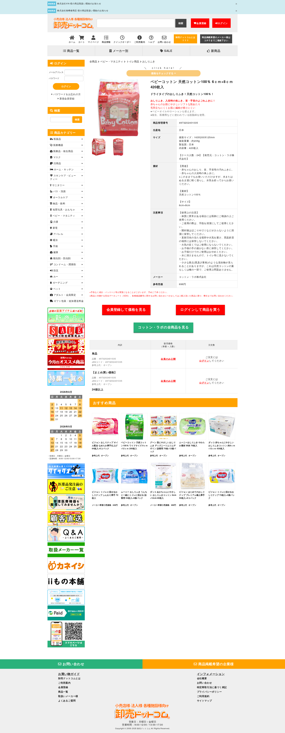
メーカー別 (120, 51)
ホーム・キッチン (63, 169)
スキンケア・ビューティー (63, 177)
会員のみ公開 (168, 359)
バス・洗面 (59, 191)
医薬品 (57, 139)
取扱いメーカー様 (68, 696)
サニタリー (58, 185)
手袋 (55, 246)
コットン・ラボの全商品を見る (163, 327)
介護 (55, 221)
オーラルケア (60, 197)
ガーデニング (60, 282)
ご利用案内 (64, 682)
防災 (55, 270)
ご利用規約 (203, 696)
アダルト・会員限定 (64, 294)
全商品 (93, 61)
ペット (57, 288)
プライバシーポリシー (209, 691)
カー (55, 276)
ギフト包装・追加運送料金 (68, 301)
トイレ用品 (132, 61)
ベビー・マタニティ (111, 61)
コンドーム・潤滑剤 (64, 264)
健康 (55, 252)
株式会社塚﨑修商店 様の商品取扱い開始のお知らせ (82, 10)
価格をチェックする (162, 73)
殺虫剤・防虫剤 (62, 258)
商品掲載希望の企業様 (215, 664)
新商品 (215, 51)
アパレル (58, 234)
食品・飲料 (58, 203)
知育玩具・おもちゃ (63, 209)
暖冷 (55, 240)
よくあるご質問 (67, 700)
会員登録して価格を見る (126, 309)
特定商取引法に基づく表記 (212, 687)
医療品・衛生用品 (63, 151)
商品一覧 (72, 51)
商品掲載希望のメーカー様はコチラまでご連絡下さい (216, 39)
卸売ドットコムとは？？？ (185, 39)
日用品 (57, 163)
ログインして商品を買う (200, 309)
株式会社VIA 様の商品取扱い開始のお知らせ (79, 3)
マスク (57, 157)
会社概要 (202, 678)
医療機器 (58, 145)
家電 (55, 227)
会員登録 (201, 23)
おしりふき (148, 61)
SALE (167, 51)
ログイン (223, 23)
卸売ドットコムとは (69, 678)
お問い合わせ (73, 664)
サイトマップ (204, 700)
